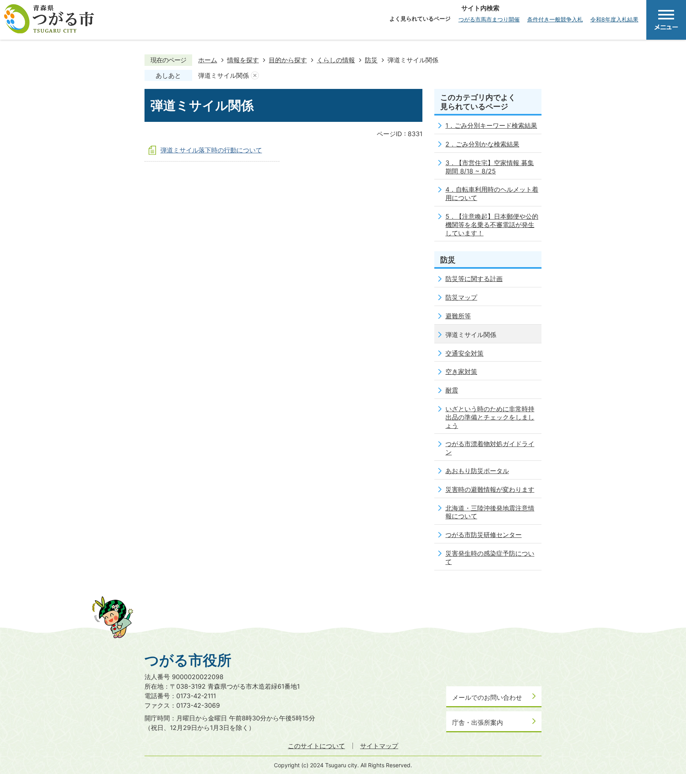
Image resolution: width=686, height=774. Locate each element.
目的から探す (288, 60)
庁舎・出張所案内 (477, 722)
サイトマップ (379, 746)
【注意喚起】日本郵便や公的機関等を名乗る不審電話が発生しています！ (491, 224)
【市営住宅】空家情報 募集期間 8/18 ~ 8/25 (489, 167)
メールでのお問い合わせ (487, 697)
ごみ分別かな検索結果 (487, 144)
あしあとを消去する (255, 76)
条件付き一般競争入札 (555, 19)
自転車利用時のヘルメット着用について (491, 193)
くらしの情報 (336, 60)
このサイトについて (316, 746)
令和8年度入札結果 (614, 19)
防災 (371, 60)
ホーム (207, 60)
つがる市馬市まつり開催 (489, 19)
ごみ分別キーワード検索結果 (496, 125)
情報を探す (243, 60)
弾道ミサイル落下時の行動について (211, 150)
